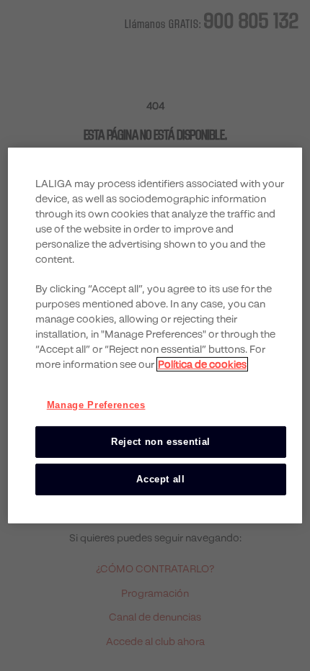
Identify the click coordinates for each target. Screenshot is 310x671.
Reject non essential (161, 441)
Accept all (160, 479)
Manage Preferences (96, 404)
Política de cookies (202, 363)
